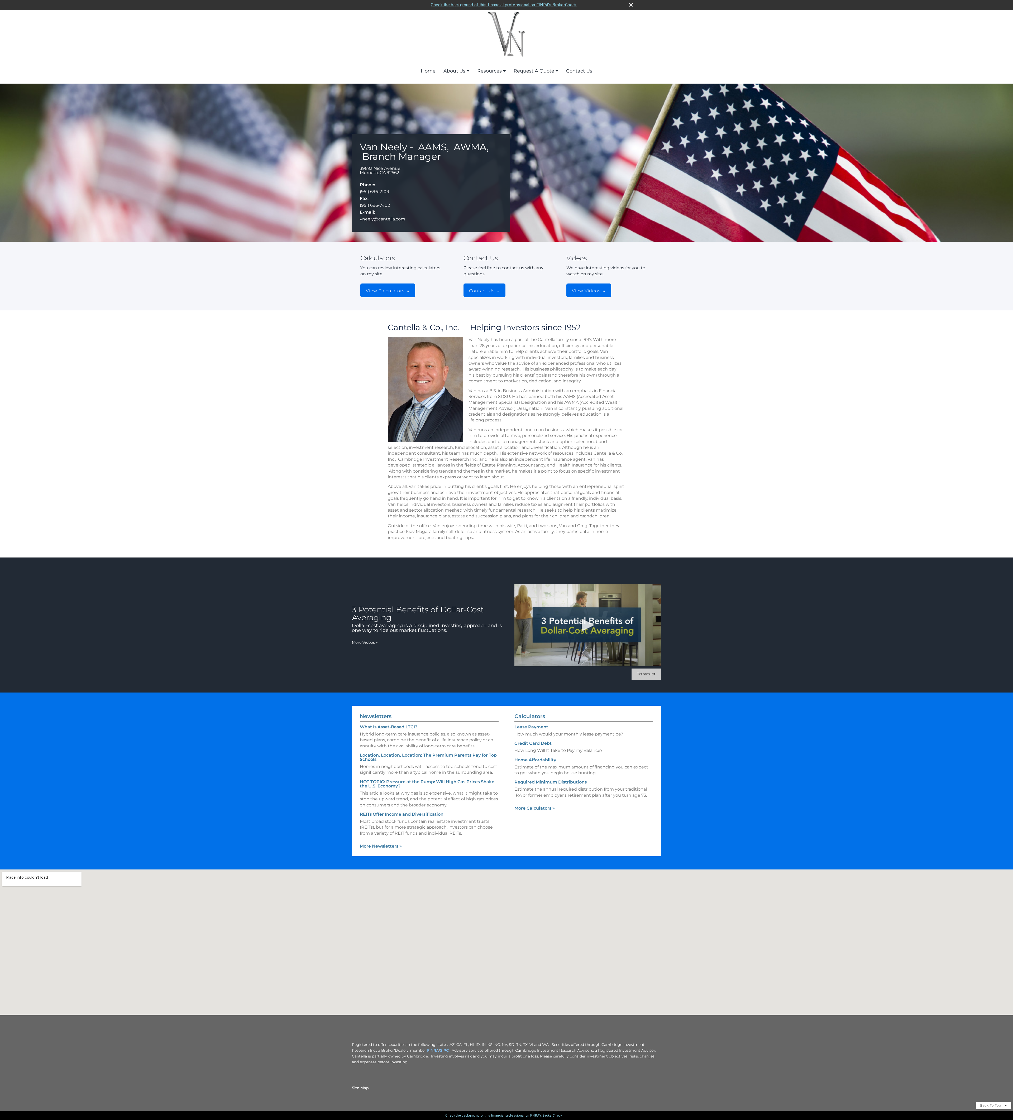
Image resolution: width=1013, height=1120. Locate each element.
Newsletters (375, 716)
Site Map (360, 1087)
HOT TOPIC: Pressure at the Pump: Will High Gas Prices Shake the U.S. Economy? (427, 784)
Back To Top (991, 1105)
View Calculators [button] (385, 290)
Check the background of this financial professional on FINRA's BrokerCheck (504, 4)
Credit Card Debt (533, 743)
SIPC (444, 1050)
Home (428, 71)
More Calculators (534, 808)
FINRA (433, 1050)
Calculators (529, 716)
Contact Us (579, 71)
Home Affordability (535, 759)
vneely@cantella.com (382, 219)
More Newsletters (381, 846)
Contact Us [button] (482, 290)
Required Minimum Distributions (550, 782)
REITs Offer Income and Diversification (401, 814)
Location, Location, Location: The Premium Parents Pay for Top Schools (428, 757)
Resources (489, 71)
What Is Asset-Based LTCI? (388, 726)
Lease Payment (531, 726)
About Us (454, 71)
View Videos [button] (586, 290)
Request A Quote (534, 71)
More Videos (365, 642)
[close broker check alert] (631, 5)
